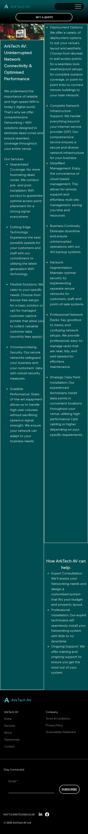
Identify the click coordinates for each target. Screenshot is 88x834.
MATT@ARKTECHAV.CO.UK (19, 814)
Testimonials (12, 739)
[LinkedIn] (40, 814)
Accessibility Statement (61, 732)
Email (13, 781)
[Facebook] (47, 814)
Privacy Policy (54, 725)
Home (7, 718)
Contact (9, 746)
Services (9, 725)
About (8, 732)
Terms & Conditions (58, 718)
